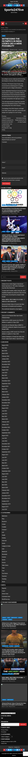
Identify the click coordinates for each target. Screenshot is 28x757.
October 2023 (5, 405)
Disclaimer (3, 731)
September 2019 (6, 504)
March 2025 (5, 378)
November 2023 (6, 402)
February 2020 (5, 490)
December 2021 (6, 443)
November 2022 (6, 427)
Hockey (4, 538)
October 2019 (5, 501)
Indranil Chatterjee (6, 336)
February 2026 (5, 356)
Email (3, 167)
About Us (10, 3)
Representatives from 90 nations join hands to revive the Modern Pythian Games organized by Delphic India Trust (14, 210)
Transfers (4, 576)
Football (4, 527)
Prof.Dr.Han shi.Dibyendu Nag (9, 325)
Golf (3, 532)
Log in (3, 591)
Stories (8, 205)
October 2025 (5, 367)
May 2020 (4, 482)
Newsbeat (4, 554)
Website (4, 173)
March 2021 (5, 465)
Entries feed (5, 593)
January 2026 (5, 359)
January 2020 (5, 493)
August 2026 (5, 345)
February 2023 (5, 422)
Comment (4, 142)
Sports (3, 559)
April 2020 (4, 484)
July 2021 (4, 457)
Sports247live (14, 10)
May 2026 (4, 348)
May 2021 (4, 463)
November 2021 (6, 446)
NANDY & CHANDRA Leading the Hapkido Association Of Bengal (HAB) (14, 327)
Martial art (18, 231)
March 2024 (5, 391)
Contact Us (16, 3)
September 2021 (6, 452)
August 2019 (5, 506)
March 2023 (5, 419)
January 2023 (5, 424)
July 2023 (4, 411)
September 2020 (6, 471)
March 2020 (5, 487)
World (3, 581)
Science (4, 557)
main (13, 231)
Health (3, 535)
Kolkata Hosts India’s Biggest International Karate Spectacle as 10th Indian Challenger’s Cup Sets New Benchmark (13, 286)
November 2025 (6, 364)
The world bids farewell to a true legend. (12, 309)
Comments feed (6, 596)
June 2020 (4, 479)
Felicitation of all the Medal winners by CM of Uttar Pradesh (20, 119)
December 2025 (6, 361)
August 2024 (5, 386)
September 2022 (6, 432)
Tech (3, 570)
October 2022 (5, 430)
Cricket (3, 524)
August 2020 (5, 474)
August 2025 (5, 370)
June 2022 (4, 441)
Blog (4, 35)
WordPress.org (6, 599)
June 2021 (4, 460)
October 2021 (5, 449)
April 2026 (4, 350)
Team (3, 568)
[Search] (23, 23)
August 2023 (5, 408)
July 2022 (4, 438)
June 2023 (4, 413)
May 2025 (4, 375)
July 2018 (4, 509)
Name (4, 162)
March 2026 (5, 353)
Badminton (4, 516)
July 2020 (4, 476)
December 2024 (6, 380)
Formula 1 (4, 529)
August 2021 (5, 454)
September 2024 (6, 383)
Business (4, 521)
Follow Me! (4, 743)
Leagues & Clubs (6, 546)
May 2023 (4, 416)
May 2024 (4, 389)
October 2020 (5, 468)
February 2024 (5, 394)
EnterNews (20, 753)
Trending (14, 205)
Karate (8, 231)
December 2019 (6, 495)
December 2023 (6, 400)
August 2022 (5, 435)
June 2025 (4, 372)
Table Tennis (5, 565)
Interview (4, 540)
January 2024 (5, 397)
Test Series (5, 573)
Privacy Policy (4, 729)
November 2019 (6, 498)
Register (4, 588)
